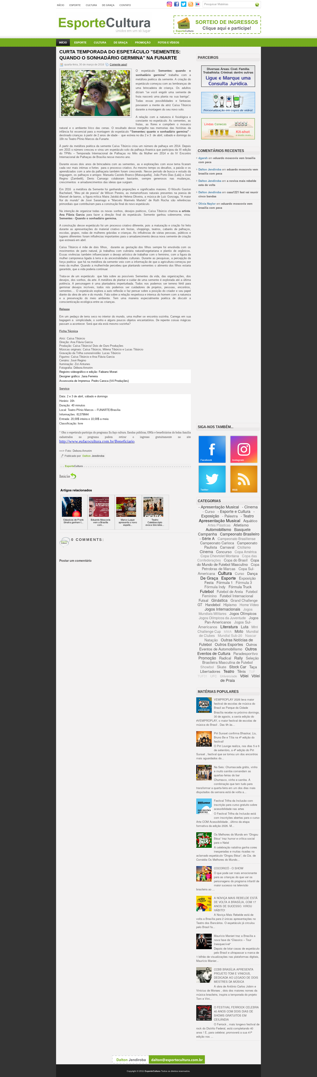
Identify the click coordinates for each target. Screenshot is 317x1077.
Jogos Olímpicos (243, 613)
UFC (213, 676)
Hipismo (230, 604)
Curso (239, 573)
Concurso (224, 551)
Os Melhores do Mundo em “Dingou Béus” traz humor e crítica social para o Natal (236, 838)
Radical (225, 658)
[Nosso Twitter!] (212, 492)
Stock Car (237, 666)
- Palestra (230, 515)
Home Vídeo (249, 604)
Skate (221, 666)
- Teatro (247, 515)
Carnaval (227, 547)
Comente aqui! (118, 64)
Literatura (229, 626)
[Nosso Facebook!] (212, 462)
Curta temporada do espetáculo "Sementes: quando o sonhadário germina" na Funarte (119, 54)
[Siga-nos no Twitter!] (184, 6)
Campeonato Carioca (217, 542)
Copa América (246, 551)
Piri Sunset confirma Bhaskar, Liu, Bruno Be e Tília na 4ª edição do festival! (235, 737)
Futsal (203, 600)
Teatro (228, 671)
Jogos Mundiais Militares (226, 611)
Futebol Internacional (236, 595)
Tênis (241, 671)
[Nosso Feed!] (244, 492)
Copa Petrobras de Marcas (230, 566)
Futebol (207, 591)
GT (200, 604)
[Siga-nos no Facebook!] (177, 6)
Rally (238, 658)
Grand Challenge (244, 600)
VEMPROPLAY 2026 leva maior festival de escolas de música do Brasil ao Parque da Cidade (234, 703)
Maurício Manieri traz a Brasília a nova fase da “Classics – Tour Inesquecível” (234, 940)
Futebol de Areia (230, 591)
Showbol (207, 666)
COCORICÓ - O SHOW (228, 868)
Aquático (250, 520)
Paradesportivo (245, 653)
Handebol (212, 604)
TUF (252, 671)
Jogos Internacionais (222, 609)
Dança (252, 573)
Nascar (250, 635)
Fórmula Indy (215, 586)
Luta (244, 626)
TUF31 (202, 676)
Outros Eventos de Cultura (227, 651)
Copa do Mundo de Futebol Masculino (228, 562)
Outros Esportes (229, 644)
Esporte (75, 5)
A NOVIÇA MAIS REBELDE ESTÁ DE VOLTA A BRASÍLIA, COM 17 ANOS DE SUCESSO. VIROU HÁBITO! (235, 904)
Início (60, 5)
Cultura (91, 5)
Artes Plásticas (219, 525)
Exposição (247, 578)
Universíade (228, 676)
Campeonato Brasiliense (237, 538)
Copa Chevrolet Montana (220, 555)
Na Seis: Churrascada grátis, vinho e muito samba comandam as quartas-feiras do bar (235, 771)
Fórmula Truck (240, 586)
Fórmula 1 (225, 582)
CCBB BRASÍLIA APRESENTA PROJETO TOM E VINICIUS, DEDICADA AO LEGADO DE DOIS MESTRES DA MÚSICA (236, 975)
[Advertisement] (228, 280)
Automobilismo (218, 529)
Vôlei (244, 675)
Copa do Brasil (236, 560)
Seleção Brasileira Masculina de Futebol (230, 660)
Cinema (206, 551)
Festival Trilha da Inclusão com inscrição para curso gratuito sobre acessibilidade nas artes (235, 804)
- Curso (208, 511)
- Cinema (250, 506)
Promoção (143, 42)
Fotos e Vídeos (168, 42)
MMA (228, 631)
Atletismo (241, 525)
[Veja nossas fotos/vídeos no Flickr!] (198, 6)
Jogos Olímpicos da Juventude (222, 617)
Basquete (242, 529)
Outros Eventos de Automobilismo (228, 646)
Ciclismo (244, 547)
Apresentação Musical (219, 520)
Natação (211, 639)
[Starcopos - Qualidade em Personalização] (228, 112)
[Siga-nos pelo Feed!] (191, 6)
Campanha (207, 534)
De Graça (108, 5)
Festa (208, 582)
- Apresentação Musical (218, 506)
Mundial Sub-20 (230, 635)
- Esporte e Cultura (234, 511)
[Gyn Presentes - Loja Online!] (228, 138)
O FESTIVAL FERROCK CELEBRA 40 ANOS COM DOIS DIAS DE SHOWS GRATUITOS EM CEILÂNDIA (236, 1013)
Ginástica (219, 600)
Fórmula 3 (244, 582)
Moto (239, 631)
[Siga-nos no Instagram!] (170, 6)
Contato (125, 5)
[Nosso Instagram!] (244, 462)
